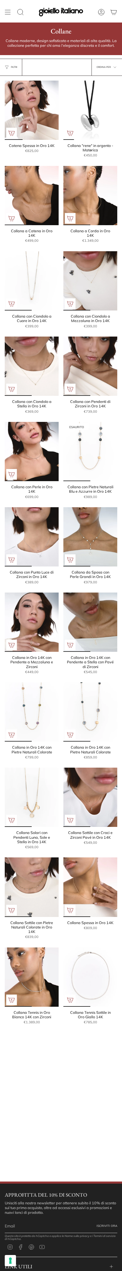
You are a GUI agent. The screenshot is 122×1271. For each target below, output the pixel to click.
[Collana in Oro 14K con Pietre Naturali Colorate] (32, 712)
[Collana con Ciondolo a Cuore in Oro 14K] (32, 280)
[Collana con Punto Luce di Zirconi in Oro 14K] (32, 536)
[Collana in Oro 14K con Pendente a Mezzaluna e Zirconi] (32, 622)
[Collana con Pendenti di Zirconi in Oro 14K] (90, 366)
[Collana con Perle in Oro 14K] (32, 451)
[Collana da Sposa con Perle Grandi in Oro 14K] (90, 536)
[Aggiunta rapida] (11, 133)
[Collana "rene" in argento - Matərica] (90, 110)
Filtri (14, 66)
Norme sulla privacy (77, 1236)
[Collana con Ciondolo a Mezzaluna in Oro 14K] (90, 280)
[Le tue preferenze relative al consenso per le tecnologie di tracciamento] (10, 1260)
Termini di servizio (104, 1236)
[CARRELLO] (113, 12)
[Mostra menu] (8, 12)
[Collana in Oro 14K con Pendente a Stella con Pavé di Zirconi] (90, 622)
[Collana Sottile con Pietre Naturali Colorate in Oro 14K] (32, 887)
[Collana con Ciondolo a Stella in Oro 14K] (32, 366)
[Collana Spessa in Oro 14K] (90, 887)
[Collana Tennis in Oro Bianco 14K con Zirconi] (32, 977)
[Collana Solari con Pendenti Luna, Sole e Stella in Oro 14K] (32, 797)
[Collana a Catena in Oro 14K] (32, 195)
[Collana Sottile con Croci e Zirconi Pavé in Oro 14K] (90, 797)
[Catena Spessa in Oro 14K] (32, 110)
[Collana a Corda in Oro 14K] (90, 195)
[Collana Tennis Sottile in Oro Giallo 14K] (90, 977)
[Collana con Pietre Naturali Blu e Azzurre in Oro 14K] (90, 451)
